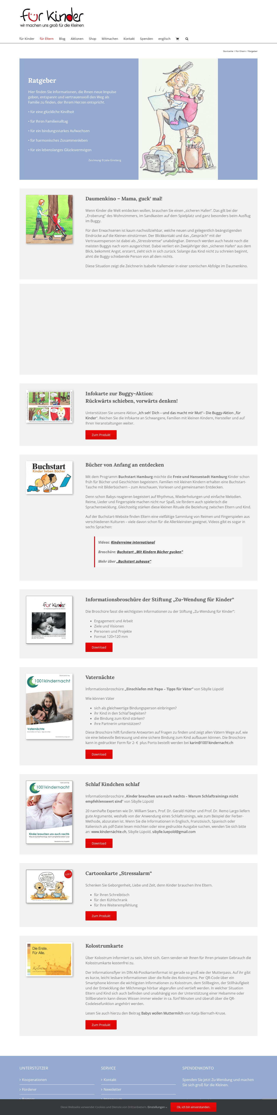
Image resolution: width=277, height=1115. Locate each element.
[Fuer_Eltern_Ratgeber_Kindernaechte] (49, 782)
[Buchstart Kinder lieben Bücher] (49, 462)
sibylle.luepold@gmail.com (174, 831)
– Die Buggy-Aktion (218, 412)
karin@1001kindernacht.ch (211, 742)
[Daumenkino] (49, 196)
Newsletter (112, 1089)
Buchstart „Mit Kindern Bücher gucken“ (150, 551)
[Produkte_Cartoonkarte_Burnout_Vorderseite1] (49, 871)
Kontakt (110, 1079)
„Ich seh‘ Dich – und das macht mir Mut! (169, 412)
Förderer (29, 1089)
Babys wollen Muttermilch (162, 1013)
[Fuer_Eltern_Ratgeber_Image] (49, 597)
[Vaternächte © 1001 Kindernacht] (49, 675)
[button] (186, 38)
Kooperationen (34, 1079)
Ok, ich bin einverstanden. (193, 1107)
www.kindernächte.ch (108, 831)
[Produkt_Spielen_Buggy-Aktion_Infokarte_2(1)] (49, 391)
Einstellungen (157, 1107)
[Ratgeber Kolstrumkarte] (49, 944)
